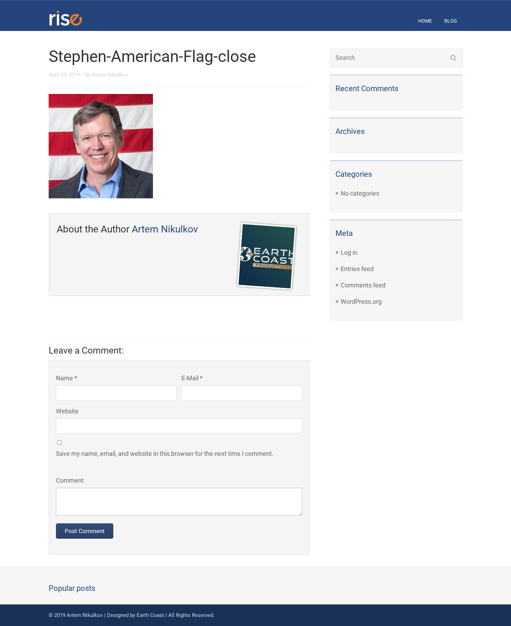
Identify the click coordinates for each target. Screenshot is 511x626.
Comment (70, 480)
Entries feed (357, 268)
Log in (349, 252)
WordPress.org (361, 301)
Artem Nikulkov (110, 75)
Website (67, 411)
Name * (66, 378)
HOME (425, 21)
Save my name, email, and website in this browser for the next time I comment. (165, 453)
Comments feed (363, 285)
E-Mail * (192, 378)
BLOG (450, 21)
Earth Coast (150, 615)
